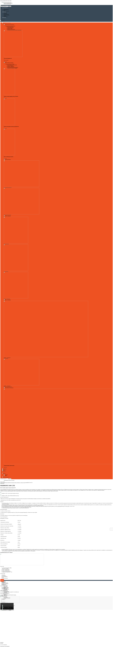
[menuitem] (57, 473)
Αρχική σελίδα (2, 482)
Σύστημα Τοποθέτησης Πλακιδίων (9, 62)
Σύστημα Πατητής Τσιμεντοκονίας (9, 387)
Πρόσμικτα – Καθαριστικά (10, 66)
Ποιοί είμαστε (4, 575)
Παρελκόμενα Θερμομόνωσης (11, 29)
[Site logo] (2, 5)
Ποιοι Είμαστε (6, 8)
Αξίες (4, 10)
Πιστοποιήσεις (6, 16)
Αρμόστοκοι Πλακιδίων (10, 65)
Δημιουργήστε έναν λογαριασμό (4, 646)
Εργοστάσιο (5, 13)
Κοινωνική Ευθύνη (6, 9)
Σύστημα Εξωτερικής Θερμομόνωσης (9, 24)
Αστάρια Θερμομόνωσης (10, 27)
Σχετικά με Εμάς (2, 573)
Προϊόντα (5, 594)
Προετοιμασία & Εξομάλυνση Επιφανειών (12, 67)
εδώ (18, 493)
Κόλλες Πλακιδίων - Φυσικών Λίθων (20, 482)
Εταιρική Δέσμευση (5, 578)
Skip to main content (8, 0)
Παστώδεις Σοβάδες (9, 28)
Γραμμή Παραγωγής (6, 14)
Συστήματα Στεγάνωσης (8, 159)
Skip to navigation (3, 0)
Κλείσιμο (2, 580)
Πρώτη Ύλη (5, 12)
